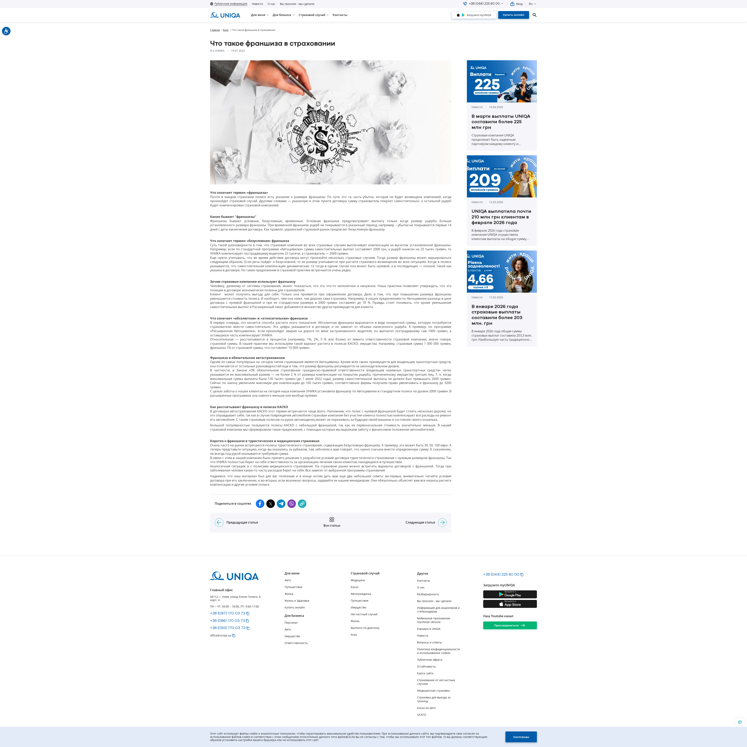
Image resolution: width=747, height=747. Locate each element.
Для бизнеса (294, 616)
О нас (271, 4)
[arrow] (740, 722)
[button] (502, 3)
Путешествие (293, 587)
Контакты (423, 580)
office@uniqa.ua (220, 635)
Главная (215, 29)
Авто (288, 580)
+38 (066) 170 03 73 (227, 620)
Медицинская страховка (433, 690)
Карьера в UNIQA (428, 629)
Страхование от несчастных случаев (436, 682)
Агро (354, 634)
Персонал (291, 622)
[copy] (302, 503)
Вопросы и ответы (429, 642)
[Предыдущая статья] (219, 522)
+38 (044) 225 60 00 (501, 574)
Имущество (292, 636)
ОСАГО (421, 714)
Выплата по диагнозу (365, 628)
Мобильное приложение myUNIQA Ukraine (433, 620)
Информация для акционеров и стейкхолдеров (438, 609)
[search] (534, 15)
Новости (257, 4)
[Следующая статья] (442, 522)
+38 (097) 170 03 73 (227, 613)
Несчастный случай (364, 614)
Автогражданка (361, 594)
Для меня (292, 573)
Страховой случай (365, 573)
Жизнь (355, 621)
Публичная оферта (429, 659)
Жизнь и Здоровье (297, 600)
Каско (354, 587)
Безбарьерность (428, 594)
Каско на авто (426, 708)
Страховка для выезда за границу (434, 699)
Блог (226, 29)
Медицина (358, 580)
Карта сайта (425, 673)
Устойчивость (426, 666)
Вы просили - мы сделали (297, 4)
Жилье (289, 594)
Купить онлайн (295, 607)
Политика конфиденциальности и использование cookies (438, 651)
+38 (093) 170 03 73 (227, 627)
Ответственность (296, 643)
